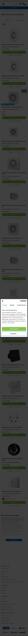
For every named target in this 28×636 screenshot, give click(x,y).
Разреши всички (14, 329)
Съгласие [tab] (4, 305)
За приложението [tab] (21, 305)
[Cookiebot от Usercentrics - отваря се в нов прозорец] (20, 301)
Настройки (13, 333)
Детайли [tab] (12, 305)
